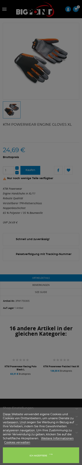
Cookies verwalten (17, 442)
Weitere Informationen (57, 438)
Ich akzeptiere (38, 456)
